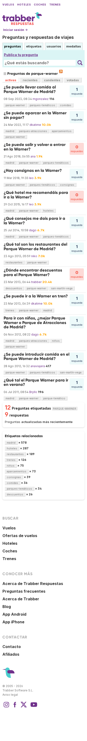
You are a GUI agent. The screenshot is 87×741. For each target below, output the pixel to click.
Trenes (55, 4)
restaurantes (14, 262)
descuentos (14, 288)
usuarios (54, 46)
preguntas (12, 46)
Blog (6, 606)
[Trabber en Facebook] (15, 707)
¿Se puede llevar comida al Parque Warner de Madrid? (30, 89)
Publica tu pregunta (21, 55)
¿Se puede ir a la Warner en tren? (36, 296)
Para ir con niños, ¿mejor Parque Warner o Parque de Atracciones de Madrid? (35, 323)
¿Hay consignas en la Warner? (33, 170)
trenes (10, 310)
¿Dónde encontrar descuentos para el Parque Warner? (33, 272)
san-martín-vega (61, 288)
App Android (14, 614)
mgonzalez (41, 99)
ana (33, 156)
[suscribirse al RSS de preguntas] (61, 71)
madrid (10, 131)
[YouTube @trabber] (33, 707)
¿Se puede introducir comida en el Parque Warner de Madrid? (36, 356)
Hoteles (24, 4)
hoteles (48, 210)
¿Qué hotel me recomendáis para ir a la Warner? (36, 194)
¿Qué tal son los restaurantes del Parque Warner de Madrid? (35, 246)
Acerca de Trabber (20, 598)
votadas (73, 80)
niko (34, 256)
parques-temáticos (42, 105)
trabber (36, 282)
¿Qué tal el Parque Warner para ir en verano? (36, 382)
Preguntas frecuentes (23, 591)
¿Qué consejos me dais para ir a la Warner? (34, 220)
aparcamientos (62, 131)
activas (10, 80)
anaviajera (37, 366)
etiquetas (34, 46)
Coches (40, 4)
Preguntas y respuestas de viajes (38, 37)
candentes (52, 80)
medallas (73, 46)
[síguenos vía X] (24, 707)
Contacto (11, 646)
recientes (30, 80)
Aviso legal (10, 694)
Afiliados (10, 654)
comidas (65, 105)
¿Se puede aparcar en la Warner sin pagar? (35, 115)
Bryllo (33, 392)
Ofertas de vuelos (19, 535)
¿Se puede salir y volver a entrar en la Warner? (34, 146)
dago (32, 230)
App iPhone (13, 621)
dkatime (35, 125)
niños (56, 340)
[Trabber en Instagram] (6, 707)
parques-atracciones (33, 131)
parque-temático (54, 398)
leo (31, 178)
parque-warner (15, 105)
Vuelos (8, 4)
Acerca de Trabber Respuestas (32, 583)
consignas (67, 184)
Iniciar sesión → (15, 30)
